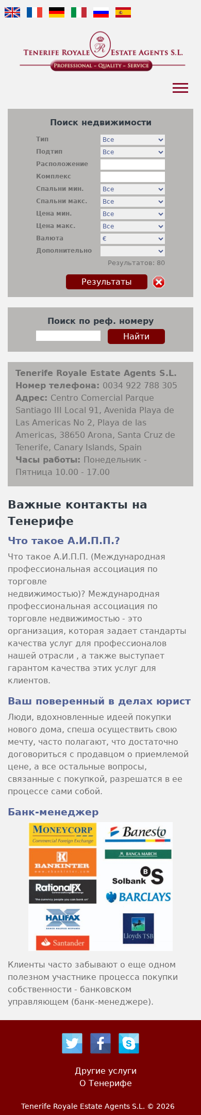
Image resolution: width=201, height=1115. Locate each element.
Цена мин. (54, 213)
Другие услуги (106, 1071)
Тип (42, 139)
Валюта (49, 238)
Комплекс (53, 176)
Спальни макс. (62, 201)
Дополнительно (64, 250)
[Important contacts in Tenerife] (12, 19)
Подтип (49, 151)
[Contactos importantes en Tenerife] (123, 19)
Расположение (62, 164)
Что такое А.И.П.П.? (64, 541)
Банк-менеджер (53, 812)
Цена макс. (56, 225)
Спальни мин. (60, 188)
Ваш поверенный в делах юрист (99, 701)
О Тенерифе (105, 1083)
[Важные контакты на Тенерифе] (34, 19)
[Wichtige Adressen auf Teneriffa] (56, 19)
